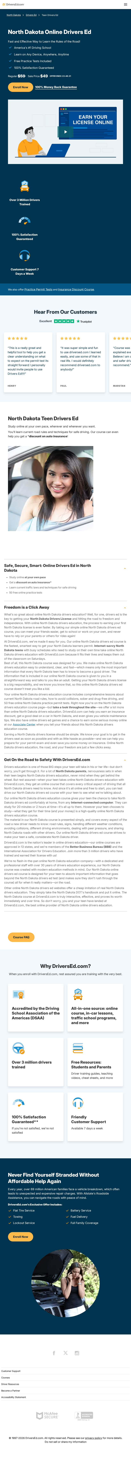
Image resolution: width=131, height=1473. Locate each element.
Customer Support (10, 1371)
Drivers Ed (31, 15)
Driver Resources (10, 1384)
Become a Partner (10, 1390)
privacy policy (93, 1438)
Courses (5, 1377)
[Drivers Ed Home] (13, 4)
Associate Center (24, 724)
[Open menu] (125, 4)
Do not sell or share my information (65, 1441)
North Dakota (14, 15)
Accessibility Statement (13, 1397)
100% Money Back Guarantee (56, 87)
